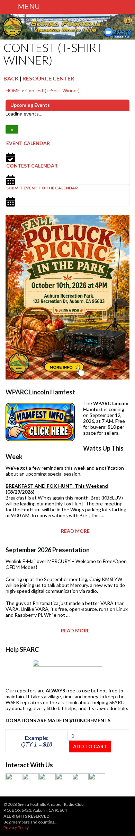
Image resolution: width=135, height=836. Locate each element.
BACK (11, 78)
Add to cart (90, 746)
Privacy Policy (16, 827)
